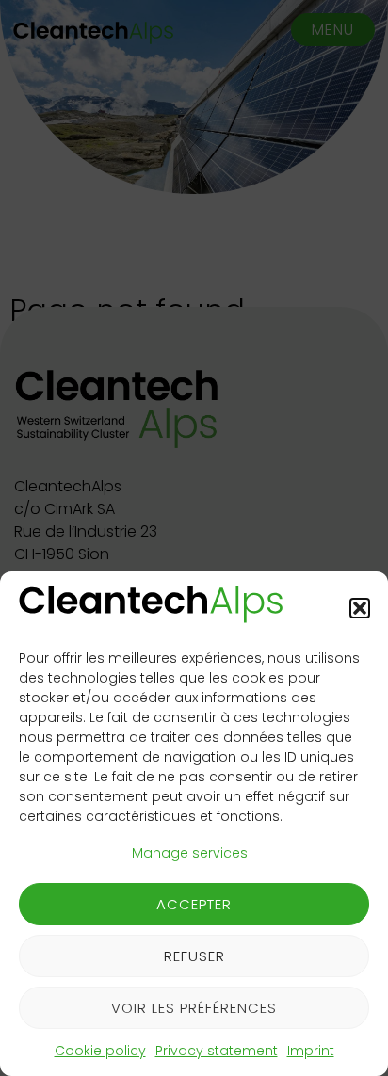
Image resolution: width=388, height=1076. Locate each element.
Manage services (190, 852)
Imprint (310, 1050)
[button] (359, 608)
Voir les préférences (194, 1008)
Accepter (194, 904)
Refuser (194, 956)
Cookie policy (100, 1050)
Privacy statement (216, 1050)
